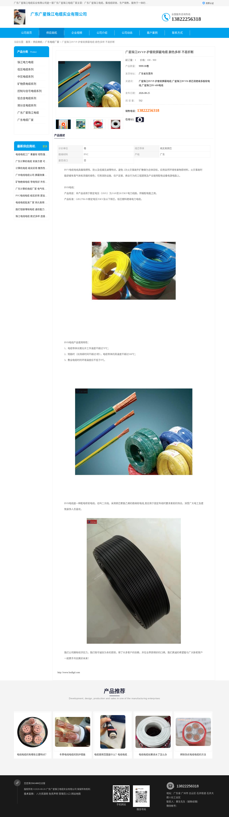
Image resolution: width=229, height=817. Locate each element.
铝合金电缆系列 (26, 98)
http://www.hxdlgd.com (69, 672)
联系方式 (177, 32)
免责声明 (53, 794)
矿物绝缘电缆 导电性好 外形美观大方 (31, 182)
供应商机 (51, 32)
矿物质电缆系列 (26, 83)
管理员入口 (65, 794)
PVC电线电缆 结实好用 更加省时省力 (31, 195)
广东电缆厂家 (52, 42)
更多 (45, 146)
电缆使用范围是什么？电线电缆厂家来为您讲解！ (81, 754)
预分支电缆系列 (26, 105)
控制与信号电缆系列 (29, 91)
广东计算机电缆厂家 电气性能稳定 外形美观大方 (31, 189)
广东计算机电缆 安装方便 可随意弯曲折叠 (31, 161)
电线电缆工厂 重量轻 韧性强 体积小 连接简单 (31, 154)
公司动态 (127, 32)
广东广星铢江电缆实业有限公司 (61, 789)
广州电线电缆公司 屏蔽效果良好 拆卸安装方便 (31, 175)
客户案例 (152, 32)
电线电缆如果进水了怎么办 (114, 754)
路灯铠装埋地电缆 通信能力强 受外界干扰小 (31, 209)
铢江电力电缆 (25, 62)
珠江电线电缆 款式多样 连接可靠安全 (31, 216)
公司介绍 (102, 32)
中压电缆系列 (25, 76)
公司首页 (26, 32)
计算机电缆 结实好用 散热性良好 (31, 168)
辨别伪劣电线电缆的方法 (154, 754)
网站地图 (76, 794)
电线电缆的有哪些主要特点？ (194, 754)
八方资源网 (42, 794)
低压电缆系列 (25, 69)
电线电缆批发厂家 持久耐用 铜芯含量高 (31, 202)
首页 (28, 42)
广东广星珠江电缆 (28, 112)
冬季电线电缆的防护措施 (33, 754)
